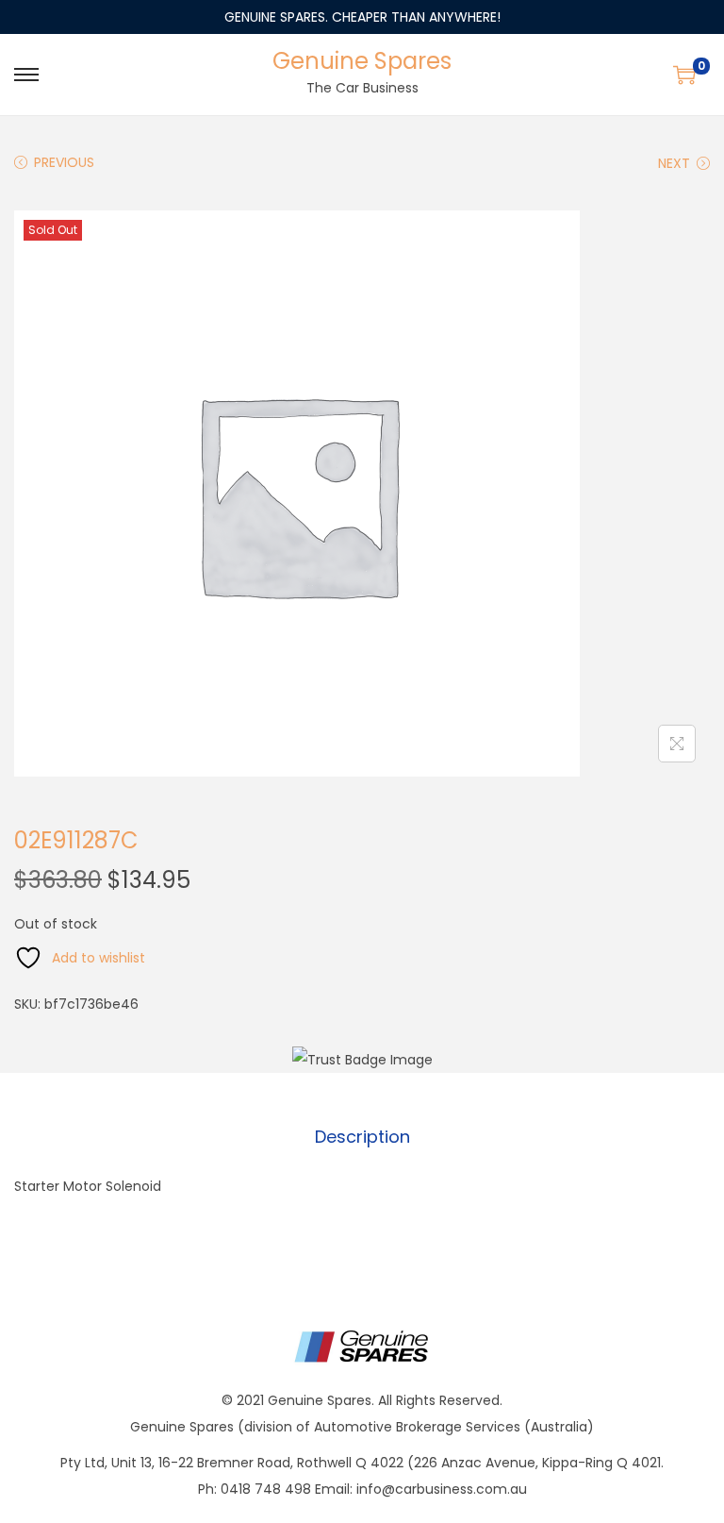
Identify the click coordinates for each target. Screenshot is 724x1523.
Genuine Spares (362, 60)
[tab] (362, 1137)
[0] (684, 74)
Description (362, 1136)
